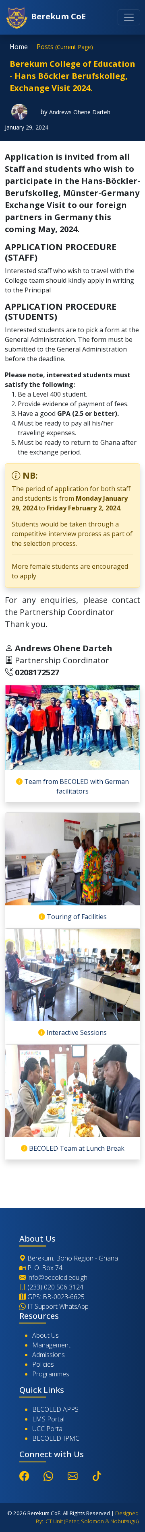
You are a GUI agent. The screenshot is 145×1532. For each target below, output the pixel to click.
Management (51, 1345)
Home (19, 46)
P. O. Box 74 (44, 1267)
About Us (45, 1335)
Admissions (48, 1354)
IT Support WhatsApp (57, 1306)
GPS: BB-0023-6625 (55, 1296)
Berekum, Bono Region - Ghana (72, 1258)
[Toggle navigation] (129, 17)
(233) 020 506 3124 (54, 1287)
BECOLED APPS (55, 1409)
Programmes (50, 1374)
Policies (43, 1364)
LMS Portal (48, 1419)
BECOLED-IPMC (55, 1438)
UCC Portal (48, 1428)
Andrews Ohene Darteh (79, 112)
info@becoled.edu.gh (56, 1277)
